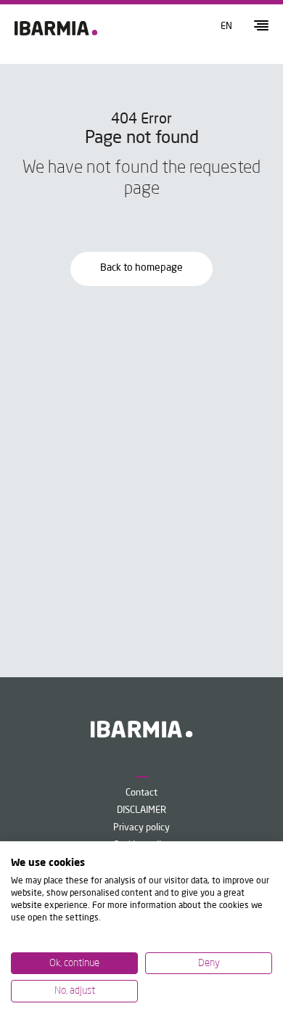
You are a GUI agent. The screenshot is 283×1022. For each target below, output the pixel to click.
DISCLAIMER (141, 810)
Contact (141, 793)
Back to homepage (141, 268)
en (226, 26)
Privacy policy (141, 828)
